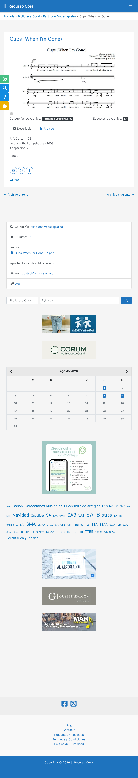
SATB (93, 514)
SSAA (103, 524)
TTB (80, 532)
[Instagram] (73, 703)
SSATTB (40, 532)
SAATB (62, 516)
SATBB (107, 515)
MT (128, 506)
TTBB (89, 532)
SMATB (60, 524)
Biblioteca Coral (29, 16)
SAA (55, 515)
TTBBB (98, 532)
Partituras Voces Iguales (59, 16)
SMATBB (73, 524)
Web (18, 283)
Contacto (69, 730)
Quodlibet (37, 515)
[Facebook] (64, 703)
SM (22, 524)
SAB (71, 515)
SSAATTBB (115, 525)
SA (125, 118)
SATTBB (10, 525)
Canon (17, 506)
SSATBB (29, 531)
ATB (8, 506)
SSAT (9, 532)
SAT (81, 515)
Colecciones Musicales (43, 506)
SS (88, 524)
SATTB (118, 515)
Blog (69, 725)
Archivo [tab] (49, 128)
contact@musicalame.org (39, 273)
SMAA (41, 524)
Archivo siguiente (120, 194)
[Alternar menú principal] (130, 6)
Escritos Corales (113, 506)
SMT (82, 525)
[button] (18, 78)
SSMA (50, 532)
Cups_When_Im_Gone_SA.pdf (34, 253)
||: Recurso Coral (19, 6)
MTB (8, 516)
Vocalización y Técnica (22, 538)
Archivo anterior (16, 194)
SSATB (18, 532)
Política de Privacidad (69, 744)
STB (63, 531)
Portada (9, 16)
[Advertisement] (69, 664)
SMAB (50, 525)
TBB (73, 531)
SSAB (125, 525)
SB (17, 525)
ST (57, 532)
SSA (94, 524)
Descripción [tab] (25, 128)
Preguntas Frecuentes (69, 734)
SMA (31, 524)
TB (68, 532)
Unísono (109, 532)
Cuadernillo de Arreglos (82, 506)
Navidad (20, 515)
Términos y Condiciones (69, 739)
